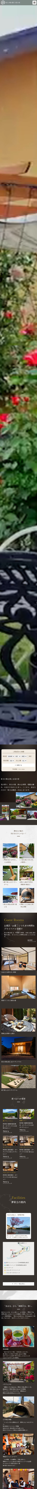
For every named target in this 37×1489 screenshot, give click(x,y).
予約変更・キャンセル (18, 769)
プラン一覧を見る (19, 1284)
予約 (6, 1131)
